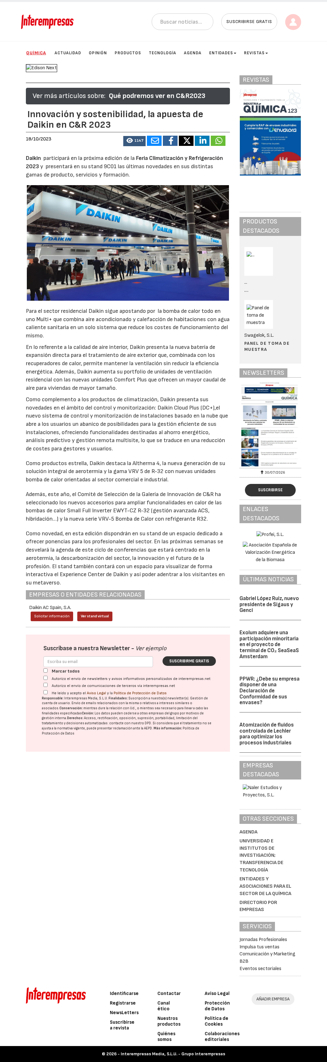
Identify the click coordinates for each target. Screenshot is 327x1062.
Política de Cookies (216, 1021)
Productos (128, 53)
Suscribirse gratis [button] (249, 21)
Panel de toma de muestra (267, 346)
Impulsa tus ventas (259, 947)
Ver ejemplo (150, 648)
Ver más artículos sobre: (69, 96)
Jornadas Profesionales (263, 940)
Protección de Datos (217, 1006)
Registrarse (123, 1003)
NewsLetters (124, 1013)
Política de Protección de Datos (140, 693)
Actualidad (68, 53)
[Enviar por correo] (154, 141)
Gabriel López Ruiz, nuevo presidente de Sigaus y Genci (269, 604)
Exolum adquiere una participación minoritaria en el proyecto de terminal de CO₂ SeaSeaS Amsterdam (269, 644)
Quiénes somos (166, 1037)
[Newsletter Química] (270, 424)
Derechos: (75, 718)
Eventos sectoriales (260, 969)
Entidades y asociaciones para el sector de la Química (265, 886)
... (246, 290)
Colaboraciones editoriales (222, 1037)
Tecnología (162, 53)
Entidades (221, 53)
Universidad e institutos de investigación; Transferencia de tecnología (261, 855)
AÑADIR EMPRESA (273, 999)
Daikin (34, 158)
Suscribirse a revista (122, 1025)
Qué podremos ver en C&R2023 (157, 96)
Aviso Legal (96, 693)
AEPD (148, 728)
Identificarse (124, 993)
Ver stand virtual (95, 616)
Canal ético (163, 1006)
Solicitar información (52, 616)
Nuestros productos (168, 1021)
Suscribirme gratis (189, 661)
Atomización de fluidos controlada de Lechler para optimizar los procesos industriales (267, 734)
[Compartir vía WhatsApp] (218, 141)
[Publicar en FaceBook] (170, 141)
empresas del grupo (163, 713)
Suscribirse (270, 490)
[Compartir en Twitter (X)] (186, 141)
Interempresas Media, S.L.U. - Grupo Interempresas (173, 1054)
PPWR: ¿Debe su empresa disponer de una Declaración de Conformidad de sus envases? (270, 691)
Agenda (193, 53)
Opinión (98, 53)
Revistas (254, 53)
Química (36, 53)
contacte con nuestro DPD (130, 723)
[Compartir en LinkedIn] (202, 141)
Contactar (169, 993)
